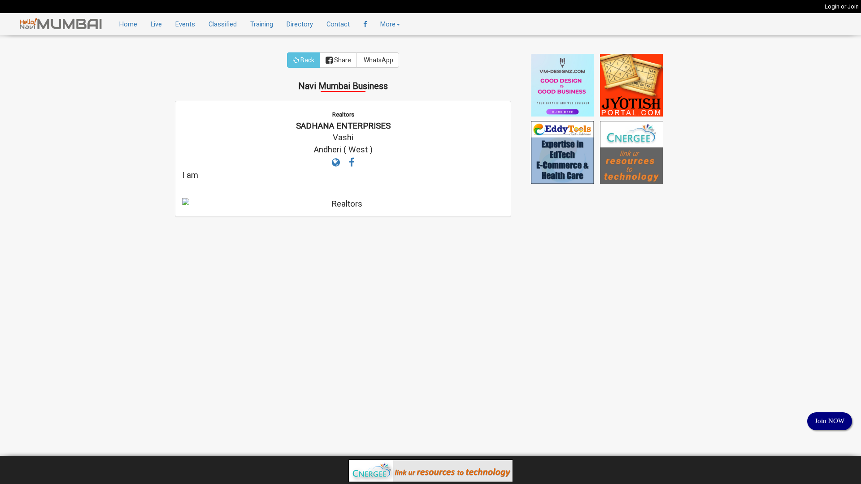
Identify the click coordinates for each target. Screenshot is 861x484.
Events (185, 24)
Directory (300, 24)
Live (156, 24)
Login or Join (842, 6)
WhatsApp (377, 60)
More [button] (388, 24)
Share (342, 60)
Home (128, 24)
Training (261, 24)
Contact (338, 24)
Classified (223, 24)
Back (306, 60)
